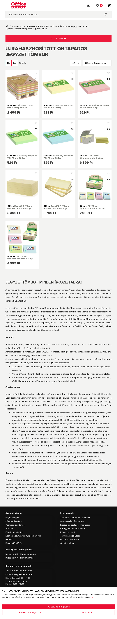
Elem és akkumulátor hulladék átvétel (23, 536)
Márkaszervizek (67, 532)
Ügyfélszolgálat (12, 517)
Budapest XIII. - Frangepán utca (20, 554)
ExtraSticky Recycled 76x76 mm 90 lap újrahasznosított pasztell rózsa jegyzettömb (95, 109)
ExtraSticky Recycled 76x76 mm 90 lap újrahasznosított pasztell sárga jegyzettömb (58, 109)
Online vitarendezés (69, 539)
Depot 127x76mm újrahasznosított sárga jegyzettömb (56, 208)
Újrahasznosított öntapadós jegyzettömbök (26, 29)
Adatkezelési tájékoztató (72, 521)
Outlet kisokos (67, 543)
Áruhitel (9, 528)
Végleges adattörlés (15, 525)
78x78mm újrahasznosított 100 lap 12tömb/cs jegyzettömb (92, 208)
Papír (40, 26)
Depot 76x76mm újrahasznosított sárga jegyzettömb (19, 208)
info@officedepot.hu (22, 574)
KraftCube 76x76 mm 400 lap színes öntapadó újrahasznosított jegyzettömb (21, 109)
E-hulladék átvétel (14, 532)
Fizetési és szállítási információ (75, 525)
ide (91, 597)
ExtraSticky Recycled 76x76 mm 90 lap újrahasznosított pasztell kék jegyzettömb (58, 159)
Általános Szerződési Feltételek (75, 517)
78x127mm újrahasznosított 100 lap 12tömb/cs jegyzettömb (20, 258)
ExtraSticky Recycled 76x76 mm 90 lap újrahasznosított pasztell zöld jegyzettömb (22, 159)
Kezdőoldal (7, 26)
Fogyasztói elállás (13, 543)
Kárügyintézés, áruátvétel (72, 528)
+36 (16, 570)
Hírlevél (8, 539)
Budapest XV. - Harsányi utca (19, 558)
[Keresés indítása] (106, 14)
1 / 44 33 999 (25, 570)
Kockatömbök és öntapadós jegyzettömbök (66, 26)
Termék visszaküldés (70, 536)
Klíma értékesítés (13, 521)
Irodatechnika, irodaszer (23, 26)
